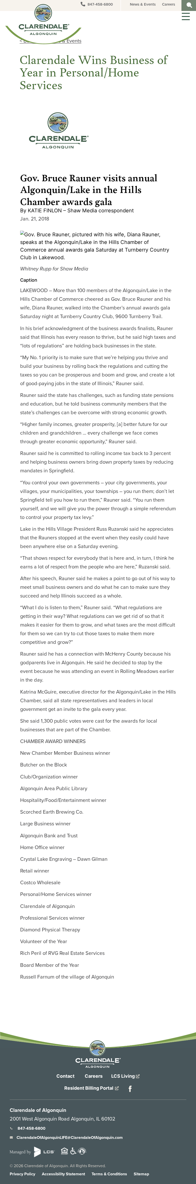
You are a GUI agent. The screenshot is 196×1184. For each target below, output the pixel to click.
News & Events (143, 4)
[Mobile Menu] (185, 16)
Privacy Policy (22, 1174)
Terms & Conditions (109, 1174)
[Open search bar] (189, 4)
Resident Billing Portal (89, 1088)
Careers (168, 4)
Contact (65, 1076)
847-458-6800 (100, 4)
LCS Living (123, 1076)
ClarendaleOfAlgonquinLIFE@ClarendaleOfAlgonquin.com (70, 1137)
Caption (28, 280)
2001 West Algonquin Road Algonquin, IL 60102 (62, 1119)
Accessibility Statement (63, 1174)
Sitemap (141, 1174)
